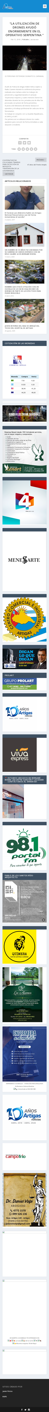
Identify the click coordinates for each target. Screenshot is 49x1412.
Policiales (25, 39)
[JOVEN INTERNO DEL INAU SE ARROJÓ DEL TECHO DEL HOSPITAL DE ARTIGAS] (24, 311)
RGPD (5, 1396)
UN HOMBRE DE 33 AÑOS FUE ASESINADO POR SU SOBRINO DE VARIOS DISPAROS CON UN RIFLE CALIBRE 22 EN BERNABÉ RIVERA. (24, 252)
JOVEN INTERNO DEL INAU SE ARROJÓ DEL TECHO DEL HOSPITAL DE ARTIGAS (22, 327)
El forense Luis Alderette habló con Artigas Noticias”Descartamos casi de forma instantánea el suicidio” (23, 215)
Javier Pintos (7, 1391)
